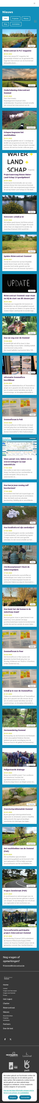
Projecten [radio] (15, 18)
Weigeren (13, 1097)
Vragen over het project (10, 990)
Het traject (7, 999)
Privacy (5, 995)
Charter (6, 1003)
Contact (5, 988)
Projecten (6, 1018)
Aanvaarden (25, 1097)
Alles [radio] (5, 18)
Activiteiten (6, 1020)
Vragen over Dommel (9, 993)
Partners (6, 1024)
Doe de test (8, 1028)
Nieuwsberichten (8, 1016)
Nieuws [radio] (26, 18)
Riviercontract (9, 1008)
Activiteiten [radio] (16, 24)
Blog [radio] (5, 24)
